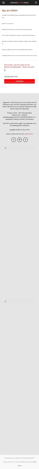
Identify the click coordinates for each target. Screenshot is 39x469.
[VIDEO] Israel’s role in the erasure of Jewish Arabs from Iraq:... (17, 29)
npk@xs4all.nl (28, 134)
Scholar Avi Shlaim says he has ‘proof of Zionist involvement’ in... (17, 49)
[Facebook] (13, 140)
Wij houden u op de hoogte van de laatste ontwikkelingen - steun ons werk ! (19, 66)
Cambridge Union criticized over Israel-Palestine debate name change (19, 55)
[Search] (36, 2)
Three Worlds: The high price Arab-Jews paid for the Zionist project (18, 35)
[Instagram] (19, 140)
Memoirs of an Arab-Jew (8, 23)
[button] (3, 2)
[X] (25, 140)
